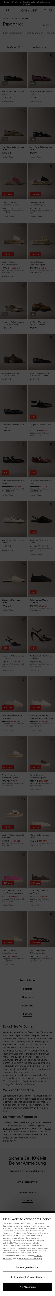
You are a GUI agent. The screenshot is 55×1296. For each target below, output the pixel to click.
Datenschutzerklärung (30, 1258)
